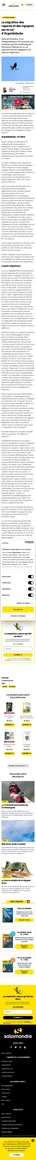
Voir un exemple (18, 644)
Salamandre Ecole (7, 1069)
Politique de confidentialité (10, 1128)
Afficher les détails (23, 603)
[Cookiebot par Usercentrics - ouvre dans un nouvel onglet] (25, 542)
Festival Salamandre (8, 1072)
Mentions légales (7, 1132)
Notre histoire (6, 1089)
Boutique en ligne (7, 1061)
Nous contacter (6, 1053)
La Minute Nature (9, 17)
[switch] (31, 582)
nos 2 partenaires (14, 552)
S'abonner (29, 5)
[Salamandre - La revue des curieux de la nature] (14, 5)
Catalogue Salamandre (9, 1121)
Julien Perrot (6, 1093)
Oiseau (5, 686)
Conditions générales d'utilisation (12, 1125)
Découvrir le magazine (24, 946)
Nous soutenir (6, 1100)
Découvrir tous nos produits (17, 766)
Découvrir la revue (24, 920)
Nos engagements (7, 1086)
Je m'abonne (16, 1155)
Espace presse (6, 1117)
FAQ (3, 1104)
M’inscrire (17, 655)
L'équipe (4, 1097)
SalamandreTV (6, 1065)
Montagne (12, 686)
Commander (8, 725)
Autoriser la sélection (18, 616)
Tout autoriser (18, 609)
